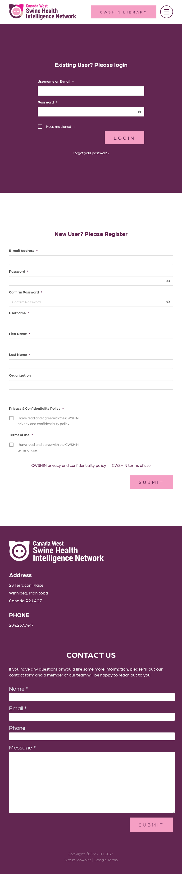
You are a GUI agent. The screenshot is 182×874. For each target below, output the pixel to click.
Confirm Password (25, 292)
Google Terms (106, 859)
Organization (20, 375)
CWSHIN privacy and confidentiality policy (68, 465)
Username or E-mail (56, 81)
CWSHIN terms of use (131, 465)
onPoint (84, 859)
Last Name (19, 354)
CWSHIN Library (123, 12)
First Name (19, 334)
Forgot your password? (91, 153)
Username (19, 313)
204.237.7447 (21, 624)
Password (47, 102)
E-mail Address (23, 250)
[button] (166, 11)
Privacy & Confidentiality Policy (36, 408)
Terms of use (21, 435)
